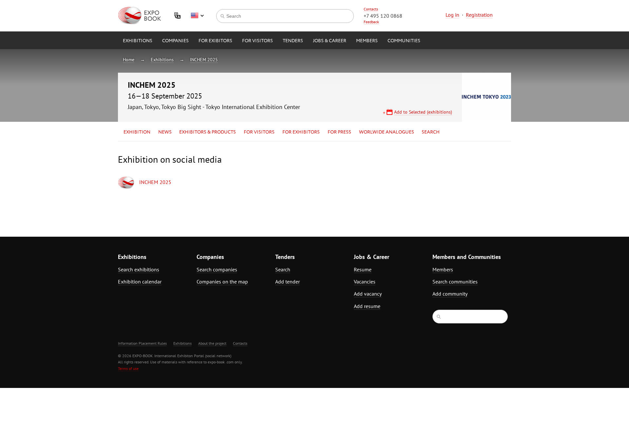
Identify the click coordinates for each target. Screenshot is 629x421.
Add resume (367, 306)
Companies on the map (222, 281)
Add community (449, 293)
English (197, 16)
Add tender (287, 281)
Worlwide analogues (386, 132)
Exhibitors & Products (207, 132)
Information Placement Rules (142, 343)
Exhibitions (137, 41)
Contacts (371, 9)
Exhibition (137, 132)
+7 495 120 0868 (383, 15)
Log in (452, 14)
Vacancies (364, 281)
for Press (339, 132)
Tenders (293, 41)
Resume (363, 269)
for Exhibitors (301, 132)
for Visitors (257, 41)
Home (128, 60)
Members (367, 41)
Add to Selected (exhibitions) (423, 112)
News (165, 132)
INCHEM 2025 (204, 60)
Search (431, 132)
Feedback (371, 21)
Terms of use (128, 368)
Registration (479, 14)
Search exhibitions (138, 269)
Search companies (217, 269)
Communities (404, 41)
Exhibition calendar (140, 281)
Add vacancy (368, 293)
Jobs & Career (329, 41)
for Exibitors (215, 41)
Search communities (455, 281)
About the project (212, 343)
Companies (175, 41)
